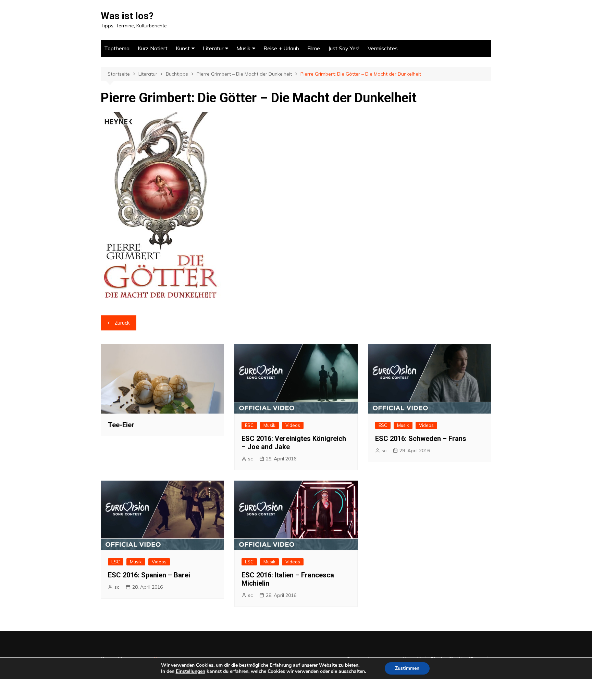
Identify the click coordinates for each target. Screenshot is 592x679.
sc (250, 459)
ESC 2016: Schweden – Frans (420, 438)
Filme (313, 48)
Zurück (122, 322)
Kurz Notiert (153, 48)
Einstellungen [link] (190, 671)
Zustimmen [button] (407, 668)
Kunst (183, 48)
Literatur (213, 48)
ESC (249, 425)
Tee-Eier (121, 425)
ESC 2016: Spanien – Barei (149, 575)
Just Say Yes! (343, 48)
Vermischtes (383, 48)
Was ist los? (127, 16)
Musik (243, 48)
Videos (292, 425)
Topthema (117, 48)
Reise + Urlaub (281, 48)
